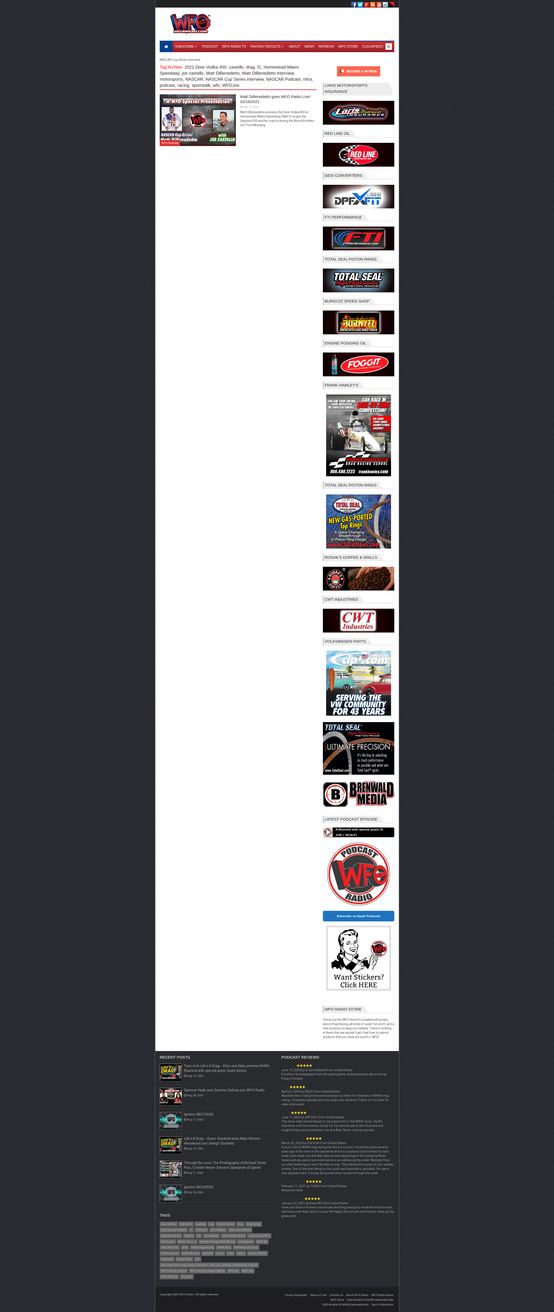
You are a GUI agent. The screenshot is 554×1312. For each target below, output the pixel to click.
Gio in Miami (218, 1230)
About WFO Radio (357, 1295)
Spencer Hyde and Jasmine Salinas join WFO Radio (224, 1090)
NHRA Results (190, 1253)
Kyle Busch (168, 1241)
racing (183, 85)
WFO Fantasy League (174, 1270)
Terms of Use (318, 1295)
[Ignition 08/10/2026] (171, 1194)
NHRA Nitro (223, 1247)
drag (250, 67)
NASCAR (194, 79)
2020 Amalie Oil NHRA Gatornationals (370, 1299)
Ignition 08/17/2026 (198, 1114)
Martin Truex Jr (187, 1241)
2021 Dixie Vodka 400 (205, 67)
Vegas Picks (184, 1259)
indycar (188, 1235)
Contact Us (336, 1295)
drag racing (253, 1224)
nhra (307, 79)
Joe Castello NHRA (233, 1235)
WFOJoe (230, 85)
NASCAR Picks (170, 1247)
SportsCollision (257, 1253)
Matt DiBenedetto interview (268, 73)
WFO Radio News (382, 1295)
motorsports (171, 79)
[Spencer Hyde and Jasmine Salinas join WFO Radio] (171, 1097)
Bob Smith (186, 1224)
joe (199, 1235)
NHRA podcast (170, 1253)
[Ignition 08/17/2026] (171, 1121)
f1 (259, 67)
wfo (216, 85)
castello (236, 67)
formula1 (201, 1230)
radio (230, 1253)
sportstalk (201, 85)
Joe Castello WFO (259, 1235)
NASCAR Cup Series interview (235, 79)
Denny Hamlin (225, 1224)
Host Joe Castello (240, 1230)
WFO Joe (247, 1270)
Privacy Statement (296, 1295)
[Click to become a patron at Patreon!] (358, 77)
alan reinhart (168, 1224)
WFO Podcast (170, 143)
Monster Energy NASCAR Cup (217, 1241)
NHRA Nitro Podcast (246, 1247)
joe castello (192, 73)
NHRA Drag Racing (202, 1247)
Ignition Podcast (171, 1235)
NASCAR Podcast (283, 79)
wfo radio (186, 1276)
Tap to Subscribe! (382, 1304)
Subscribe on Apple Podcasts (358, 916)
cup (211, 1224)
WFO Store (337, 1299)
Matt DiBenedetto (223, 73)
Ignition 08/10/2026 (198, 1187)
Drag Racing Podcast (174, 1230)
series (241, 1253)
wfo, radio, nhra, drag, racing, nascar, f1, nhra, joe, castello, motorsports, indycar (209, 1265)
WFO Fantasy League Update (207, 1270)
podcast (167, 85)
